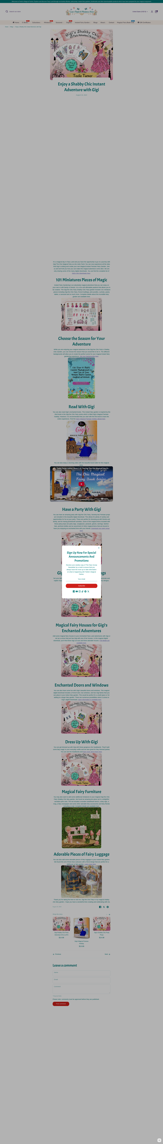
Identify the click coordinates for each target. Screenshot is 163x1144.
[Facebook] (74, 591)
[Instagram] (80, 591)
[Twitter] (88, 591)
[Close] (99, 548)
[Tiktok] (83, 591)
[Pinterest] (85, 591)
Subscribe (81, 586)
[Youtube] (77, 591)
